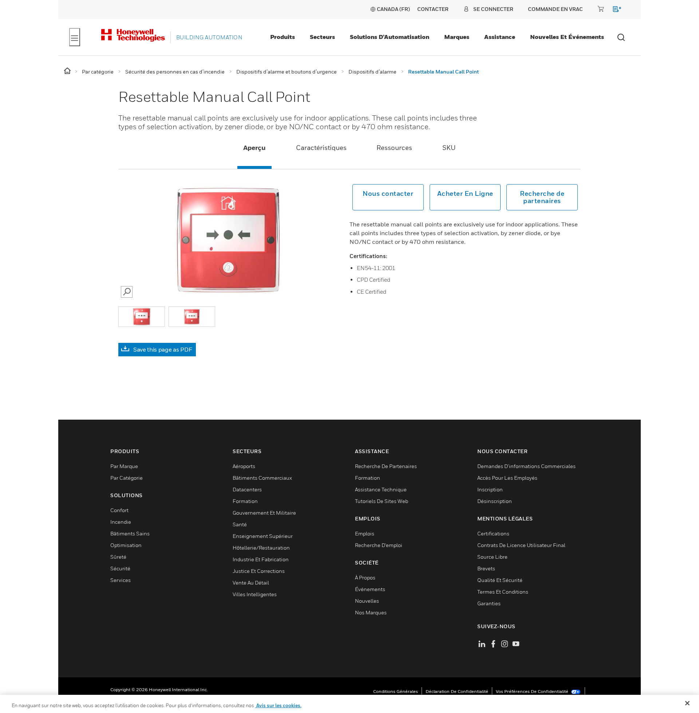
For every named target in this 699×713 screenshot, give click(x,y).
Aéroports (244, 466)
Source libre (492, 557)
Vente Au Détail (251, 582)
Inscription (490, 489)
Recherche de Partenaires (386, 466)
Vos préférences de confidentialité (532, 691)
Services (120, 580)
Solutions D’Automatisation (389, 36)
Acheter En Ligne (465, 193)
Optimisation (126, 545)
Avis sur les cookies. (278, 705)
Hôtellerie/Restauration (261, 547)
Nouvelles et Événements (567, 36)
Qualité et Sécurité (499, 580)
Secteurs (322, 36)
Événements (370, 589)
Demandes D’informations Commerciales (526, 466)
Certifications (493, 533)
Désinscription (494, 501)
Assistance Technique (381, 489)
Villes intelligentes (255, 594)
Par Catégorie (126, 478)
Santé (240, 524)
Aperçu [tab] (254, 147)
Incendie (120, 522)
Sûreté (118, 557)
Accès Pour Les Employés (507, 478)
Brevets (486, 568)
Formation (245, 501)
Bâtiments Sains (130, 533)
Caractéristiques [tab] (321, 147)
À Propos (365, 577)
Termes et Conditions (502, 592)
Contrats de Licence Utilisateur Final (521, 545)
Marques (456, 36)
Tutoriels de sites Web (381, 501)
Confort (119, 510)
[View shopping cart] (613, 10)
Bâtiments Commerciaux (262, 478)
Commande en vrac (555, 9)
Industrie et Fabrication (261, 559)
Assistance (499, 36)
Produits (282, 36)
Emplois (364, 533)
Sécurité (120, 568)
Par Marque (124, 466)
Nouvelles (367, 601)
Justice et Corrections (259, 571)
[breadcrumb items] (68, 71)
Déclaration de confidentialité (457, 691)
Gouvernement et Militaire (264, 513)
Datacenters (247, 489)
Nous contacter (388, 193)
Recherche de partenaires (542, 197)
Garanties (489, 603)
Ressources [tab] (394, 147)
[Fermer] (687, 703)
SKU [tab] (449, 147)
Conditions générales (395, 691)
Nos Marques (371, 612)
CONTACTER (433, 9)
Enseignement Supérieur (263, 536)
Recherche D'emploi (378, 545)
